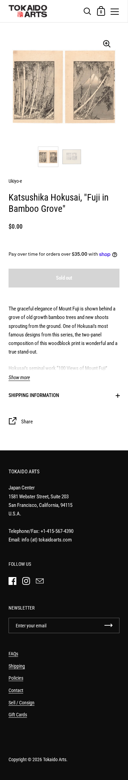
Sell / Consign (21, 702)
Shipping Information (34, 395)
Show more (19, 378)
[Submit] (108, 625)
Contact (16, 690)
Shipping (17, 666)
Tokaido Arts (54, 759)
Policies (16, 678)
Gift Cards (18, 714)
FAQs (13, 653)
